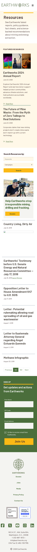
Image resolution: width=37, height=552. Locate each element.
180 (15, 370)
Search (18, 170)
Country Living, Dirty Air (18, 224)
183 (21, 370)
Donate (12, 214)
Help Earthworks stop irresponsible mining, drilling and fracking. (18, 204)
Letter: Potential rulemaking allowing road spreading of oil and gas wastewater (18, 314)
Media (18, 489)
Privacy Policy (18, 495)
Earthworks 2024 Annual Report (13, 74)
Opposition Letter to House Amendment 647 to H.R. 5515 (18, 292)
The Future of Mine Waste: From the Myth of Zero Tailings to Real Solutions (16, 114)
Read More (9, 104)
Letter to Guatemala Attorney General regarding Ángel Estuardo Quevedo (16, 338)
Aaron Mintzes (17, 278)
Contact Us (18, 501)
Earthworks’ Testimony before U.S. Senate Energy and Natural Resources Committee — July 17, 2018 (18, 267)
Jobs (18, 483)
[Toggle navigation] (32, 5)
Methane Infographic (16, 357)
